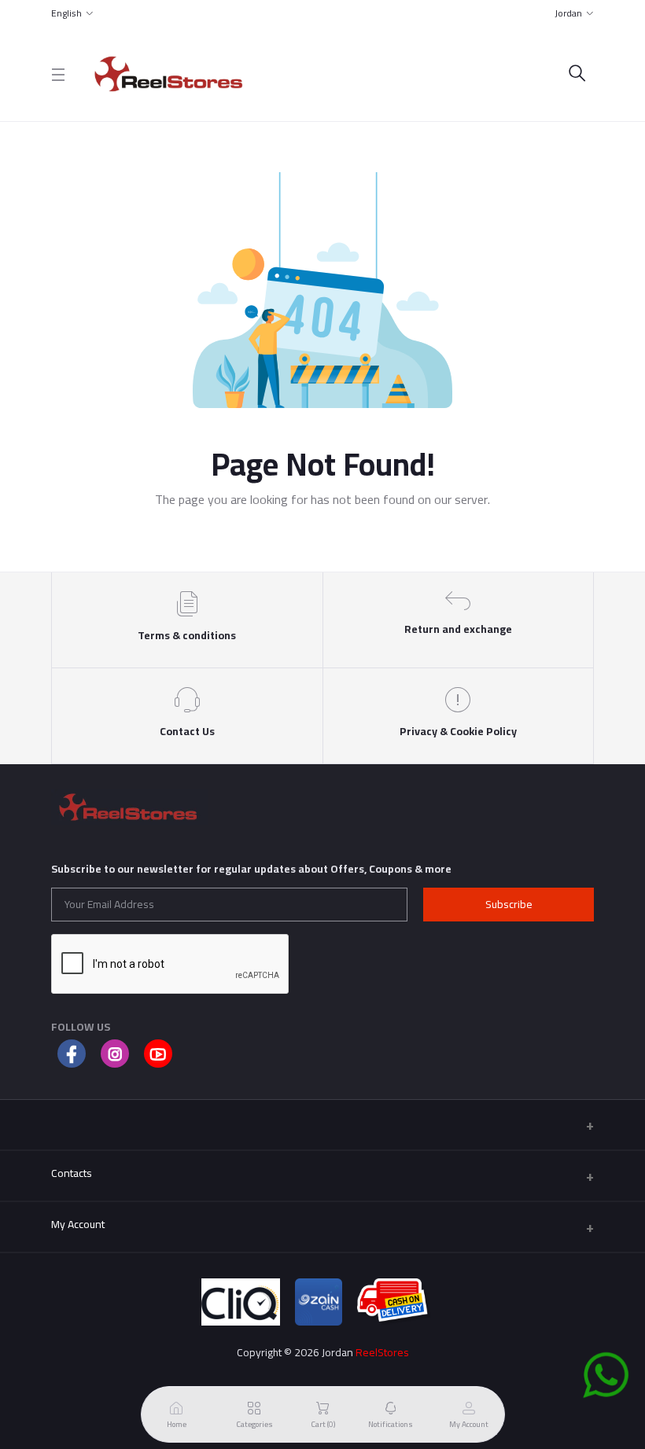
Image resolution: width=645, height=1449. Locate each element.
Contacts (71, 1173)
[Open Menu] (58, 74)
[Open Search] (577, 74)
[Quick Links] (322, 1124)
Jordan (568, 13)
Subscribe (509, 904)
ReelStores (382, 1352)
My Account (78, 1224)
